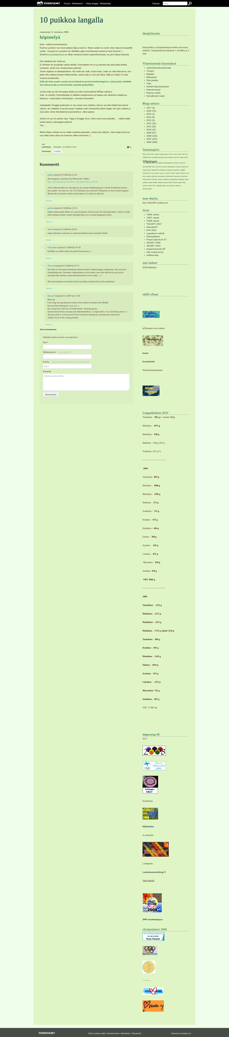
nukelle (177, 173)
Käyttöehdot (125, 1033)
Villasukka (52, 247)
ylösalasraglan (147, 189)
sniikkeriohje (152, 255)
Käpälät (150, 74)
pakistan (154, 176)
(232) (151, 139)
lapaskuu (176, 170)
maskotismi (146, 173)
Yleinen (57, 151)
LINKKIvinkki (147, 157)
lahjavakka (155, 170)
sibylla (50, 229)
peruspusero (162, 176)
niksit (173, 173)
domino (176, 163)
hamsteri (182, 163)
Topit (148, 83)
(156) (151, 136)
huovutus (159, 167)
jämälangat (171, 167)
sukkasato (165, 179)
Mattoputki (151, 77)
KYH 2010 (151, 230)
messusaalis (155, 173)
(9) (150, 120)
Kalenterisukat (153, 89)
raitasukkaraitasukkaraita (158, 68)
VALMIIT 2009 (153, 242)
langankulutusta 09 (155, 249)
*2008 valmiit (152, 221)
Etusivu (67, 3)
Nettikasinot (77, 3)
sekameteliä (146, 179)
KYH (186, 154)
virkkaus (178, 185)
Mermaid (52, 266)
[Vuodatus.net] (47, 1033)
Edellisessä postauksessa (52, 54)
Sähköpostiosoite (57, 352)
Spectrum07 (184, 157)
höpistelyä (50, 37)
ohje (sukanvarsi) (154, 252)
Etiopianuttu (163, 154)
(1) (150, 114)
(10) (151, 111)
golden (50, 175)
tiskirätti (181, 179)
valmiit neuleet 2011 (179, 182)
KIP (183, 154)
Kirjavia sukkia (153, 93)
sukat (160, 179)
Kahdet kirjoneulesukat (157, 86)
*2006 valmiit (152, 214)
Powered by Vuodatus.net (181, 1033)
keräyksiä (178, 167)
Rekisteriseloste (113, 1033)
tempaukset (174, 179)
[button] (83, 3)
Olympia (161, 157)
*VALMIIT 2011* (154, 224)
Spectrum (177, 157)
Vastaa (49, 200)
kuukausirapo (147, 170)
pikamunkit (170, 176)
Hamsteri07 (152, 227)
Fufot (170, 154)
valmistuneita (160, 185)
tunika (187, 179)
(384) (151, 142)
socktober (154, 179)
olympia (182, 173)
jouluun (164, 167)
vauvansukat (170, 185)
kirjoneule (185, 167)
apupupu (160, 163)
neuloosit (168, 173)
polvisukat (184, 176)
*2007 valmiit (152, 217)
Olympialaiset (153, 236)
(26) (151, 126)
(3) (150, 107)
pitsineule (177, 176)
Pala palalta (152, 80)
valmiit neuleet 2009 (150, 182)
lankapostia (163, 170)
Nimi (45, 342)
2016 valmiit (146, 154)
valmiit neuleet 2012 (149, 185)
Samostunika (169, 157)
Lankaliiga (155, 157)
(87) (151, 132)
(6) (150, 117)
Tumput (150, 71)
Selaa (92, 3)
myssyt (161, 173)
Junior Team (177, 154)
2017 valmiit (155, 154)
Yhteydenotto (136, 1033)
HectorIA (52, 296)
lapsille (182, 170)
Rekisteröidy (105, 3)
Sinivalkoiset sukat (155, 96)
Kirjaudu (156, 3)
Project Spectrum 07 (156, 239)
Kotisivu (66, 362)
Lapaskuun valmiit (155, 233)
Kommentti (47, 371)
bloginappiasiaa (169, 163)
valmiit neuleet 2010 (165, 182)
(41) (151, 129)
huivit (153, 167)
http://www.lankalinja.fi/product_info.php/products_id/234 (73, 182)
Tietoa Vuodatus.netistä (97, 1033)
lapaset (169, 170)
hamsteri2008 (147, 167)
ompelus (148, 176)
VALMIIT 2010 (153, 246)
